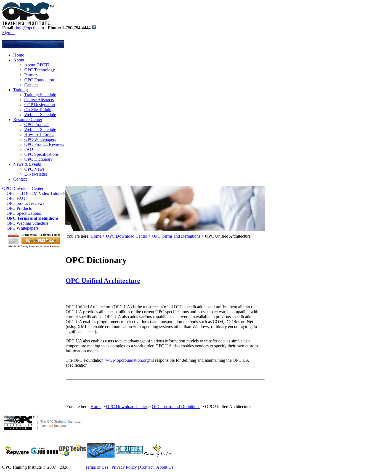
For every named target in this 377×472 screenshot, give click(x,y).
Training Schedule (40, 94)
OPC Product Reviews (44, 144)
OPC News (34, 169)
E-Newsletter (35, 174)
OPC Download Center (22, 188)
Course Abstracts (39, 99)
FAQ (28, 149)
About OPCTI (36, 65)
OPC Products (36, 124)
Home (18, 55)
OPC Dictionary (38, 159)
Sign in (8, 32)
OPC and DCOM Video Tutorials (36, 193)
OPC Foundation (39, 79)
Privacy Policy (124, 467)
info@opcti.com (30, 27)
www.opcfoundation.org (127, 360)
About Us (164, 467)
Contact (20, 179)
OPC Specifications (41, 154)
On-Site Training (39, 109)
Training (20, 89)
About (18, 60)
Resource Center (27, 119)
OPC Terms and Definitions (33, 218)
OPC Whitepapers (40, 139)
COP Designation (39, 104)
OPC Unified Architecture (103, 280)
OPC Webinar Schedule (27, 223)
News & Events (27, 164)
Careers (31, 84)
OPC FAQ (16, 198)
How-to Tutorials (39, 134)
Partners (31, 75)
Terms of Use (96, 467)
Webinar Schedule (40, 114)
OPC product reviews (25, 203)
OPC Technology (39, 70)
